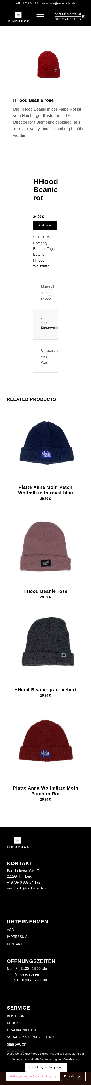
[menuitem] (41, 16)
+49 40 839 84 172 (27, 3)
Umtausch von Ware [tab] (49, 356)
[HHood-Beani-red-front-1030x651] (48, 65)
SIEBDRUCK (16, 1044)
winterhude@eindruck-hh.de (58, 3)
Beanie (38, 254)
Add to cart (45, 225)
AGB (10, 930)
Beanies (39, 249)
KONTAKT (14, 944)
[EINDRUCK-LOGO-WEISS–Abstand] (18, 16)
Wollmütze (41, 266)
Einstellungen (73, 1076)
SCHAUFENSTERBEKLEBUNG (30, 1037)
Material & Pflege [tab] (47, 293)
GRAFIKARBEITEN (21, 1030)
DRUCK (13, 1023)
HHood (38, 260)
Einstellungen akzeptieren (46, 1067)
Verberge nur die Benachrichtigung (33, 1076)
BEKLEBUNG (17, 1016)
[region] (45, 324)
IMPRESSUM (17, 937)
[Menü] (38, 16)
